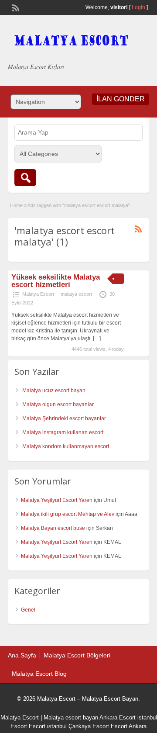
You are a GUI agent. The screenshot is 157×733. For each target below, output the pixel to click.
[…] (97, 338)
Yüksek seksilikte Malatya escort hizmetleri (55, 281)
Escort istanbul (48, 726)
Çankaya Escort (88, 726)
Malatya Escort (38, 294)
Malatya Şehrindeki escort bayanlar (64, 418)
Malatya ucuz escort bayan (53, 390)
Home (16, 205)
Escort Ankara (129, 726)
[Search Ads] (25, 177)
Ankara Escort (117, 717)
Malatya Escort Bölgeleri (77, 655)
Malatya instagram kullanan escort (62, 432)
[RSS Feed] (14, 6)
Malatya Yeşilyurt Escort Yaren (56, 500)
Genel (28, 610)
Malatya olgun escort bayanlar (58, 404)
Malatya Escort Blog (39, 673)
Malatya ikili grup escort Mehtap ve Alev (67, 514)
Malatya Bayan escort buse (53, 528)
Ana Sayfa (22, 655)
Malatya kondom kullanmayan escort (65, 446)
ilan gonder (120, 99)
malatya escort (76, 294)
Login (138, 7)
